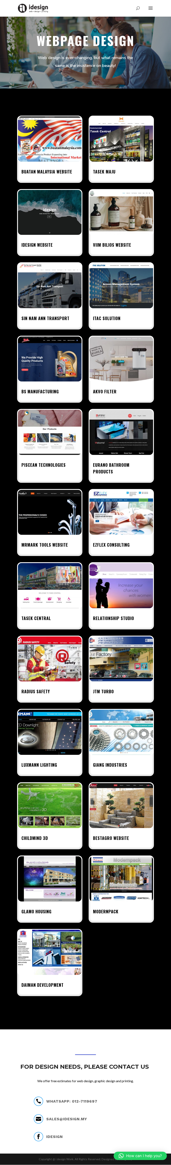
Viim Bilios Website (112, 245)
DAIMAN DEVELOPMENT (42, 985)
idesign (54, 1136)
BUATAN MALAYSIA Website (46, 171)
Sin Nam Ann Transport (45, 318)
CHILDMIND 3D (34, 838)
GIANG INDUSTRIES (110, 765)
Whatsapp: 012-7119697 (71, 1101)
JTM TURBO (103, 691)
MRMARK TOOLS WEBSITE (44, 545)
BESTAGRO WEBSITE (111, 838)
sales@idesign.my (66, 1119)
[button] (140, 1156)
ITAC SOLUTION (107, 318)
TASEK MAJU (104, 171)
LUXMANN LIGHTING (39, 765)
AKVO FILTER (105, 391)
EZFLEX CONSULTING (111, 545)
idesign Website (37, 245)
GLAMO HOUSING (36, 911)
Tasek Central (36, 618)
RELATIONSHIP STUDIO (113, 618)
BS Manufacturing (40, 391)
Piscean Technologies (43, 465)
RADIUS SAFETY (35, 691)
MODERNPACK (105, 911)
